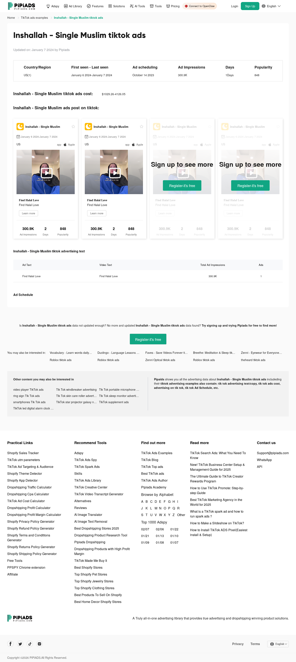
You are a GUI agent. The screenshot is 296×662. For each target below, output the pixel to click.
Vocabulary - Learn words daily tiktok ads (73, 353)
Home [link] (11, 18)
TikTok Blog (149, 459)
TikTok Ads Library (87, 480)
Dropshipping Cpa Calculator (28, 494)
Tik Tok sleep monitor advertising (120, 396)
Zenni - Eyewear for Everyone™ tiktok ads (265, 353)
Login (234, 6)
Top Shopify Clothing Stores (94, 588)
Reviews (80, 507)
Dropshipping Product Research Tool (100, 535)
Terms (255, 644)
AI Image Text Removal (90, 521)
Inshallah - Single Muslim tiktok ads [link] (78, 18)
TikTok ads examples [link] (35, 18)
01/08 (160, 542)
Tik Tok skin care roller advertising (77, 396)
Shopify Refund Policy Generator (30, 528)
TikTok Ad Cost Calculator (26, 501)
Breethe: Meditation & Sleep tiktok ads (217, 353)
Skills (78, 473)
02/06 (160, 529)
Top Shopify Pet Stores (90, 574)
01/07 (174, 542)
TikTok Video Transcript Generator (98, 494)
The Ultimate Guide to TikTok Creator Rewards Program (216, 478)
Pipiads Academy (153, 487)
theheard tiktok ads (253, 360)
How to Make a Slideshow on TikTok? (217, 523)
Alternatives (82, 501)
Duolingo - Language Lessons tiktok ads (121, 353)
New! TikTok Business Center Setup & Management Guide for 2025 (217, 467)
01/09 (145, 542)
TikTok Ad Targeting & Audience (30, 466)
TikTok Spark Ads (87, 466)
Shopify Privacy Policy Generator (30, 521)
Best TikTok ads (152, 473)
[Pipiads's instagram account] (39, 644)
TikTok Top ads (152, 466)
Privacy (238, 644)
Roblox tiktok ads (60, 360)
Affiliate (12, 574)
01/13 (160, 535)
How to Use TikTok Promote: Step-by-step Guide (217, 490)
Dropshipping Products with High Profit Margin (102, 551)
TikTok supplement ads (114, 402)
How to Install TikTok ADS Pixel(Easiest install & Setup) (218, 532)
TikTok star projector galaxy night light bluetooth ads (77, 402)
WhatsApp (264, 459)
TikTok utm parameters (23, 459)
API (259, 466)
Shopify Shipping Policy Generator (32, 553)
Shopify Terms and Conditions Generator (28, 537)
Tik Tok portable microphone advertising (120, 389)
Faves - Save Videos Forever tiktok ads (169, 353)
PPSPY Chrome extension (26, 567)
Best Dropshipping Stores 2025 (96, 528)
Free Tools (14, 560)
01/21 (145, 535)
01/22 (174, 529)
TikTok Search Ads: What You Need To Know (218, 455)
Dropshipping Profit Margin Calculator (34, 514)
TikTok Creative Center (90, 487)
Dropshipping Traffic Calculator (29, 487)
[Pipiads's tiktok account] (30, 644)
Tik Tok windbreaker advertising (76, 389)
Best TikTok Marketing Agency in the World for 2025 (216, 502)
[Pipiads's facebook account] (10, 644)
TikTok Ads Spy (85, 459)
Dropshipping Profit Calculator (28, 507)
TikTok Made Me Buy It (90, 560)
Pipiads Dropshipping (89, 542)
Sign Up (250, 6)
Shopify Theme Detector (24, 473)
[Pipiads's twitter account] (20, 644)
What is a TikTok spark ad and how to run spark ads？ (216, 513)
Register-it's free (182, 185)
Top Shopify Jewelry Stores (93, 581)
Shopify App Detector (22, 480)
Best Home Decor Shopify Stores (97, 601)
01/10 (174, 535)
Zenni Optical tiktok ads (160, 360)
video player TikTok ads (28, 389)
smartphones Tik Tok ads (29, 402)
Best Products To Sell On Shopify (98, 594)
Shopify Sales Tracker (23, 453)
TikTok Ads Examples (156, 453)
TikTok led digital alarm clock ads (34, 408)
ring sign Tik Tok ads (26, 396)
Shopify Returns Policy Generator (31, 546)
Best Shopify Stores (88, 567)
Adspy (78, 453)
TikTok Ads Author (154, 480)
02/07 (145, 529)
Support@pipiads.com (273, 453)
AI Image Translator (88, 514)
